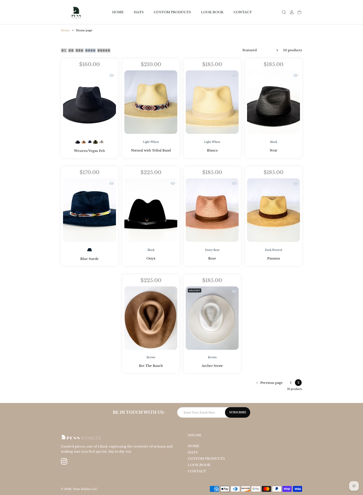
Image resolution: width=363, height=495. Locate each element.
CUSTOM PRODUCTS (206, 459)
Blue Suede (89, 259)
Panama (273, 258)
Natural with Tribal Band (151, 150)
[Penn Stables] (76, 12)
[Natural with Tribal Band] (150, 102)
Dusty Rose (212, 249)
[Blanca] (212, 102)
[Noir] (273, 102)
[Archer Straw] (212, 318)
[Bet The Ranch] (150, 318)
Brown (151, 357)
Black (273, 141)
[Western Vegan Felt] (89, 102)
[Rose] (212, 210)
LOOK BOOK (199, 465)
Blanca (212, 150)
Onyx (150, 258)
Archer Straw (212, 366)
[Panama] (273, 210)
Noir (273, 150)
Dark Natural (273, 249)
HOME (193, 446)
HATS (193, 452)
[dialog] (284, 12)
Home (65, 30)
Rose (212, 258)
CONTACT (197, 471)
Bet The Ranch (151, 366)
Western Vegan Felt (89, 151)
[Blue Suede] (89, 210)
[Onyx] (150, 210)
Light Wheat (151, 141)
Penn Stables (82, 489)
